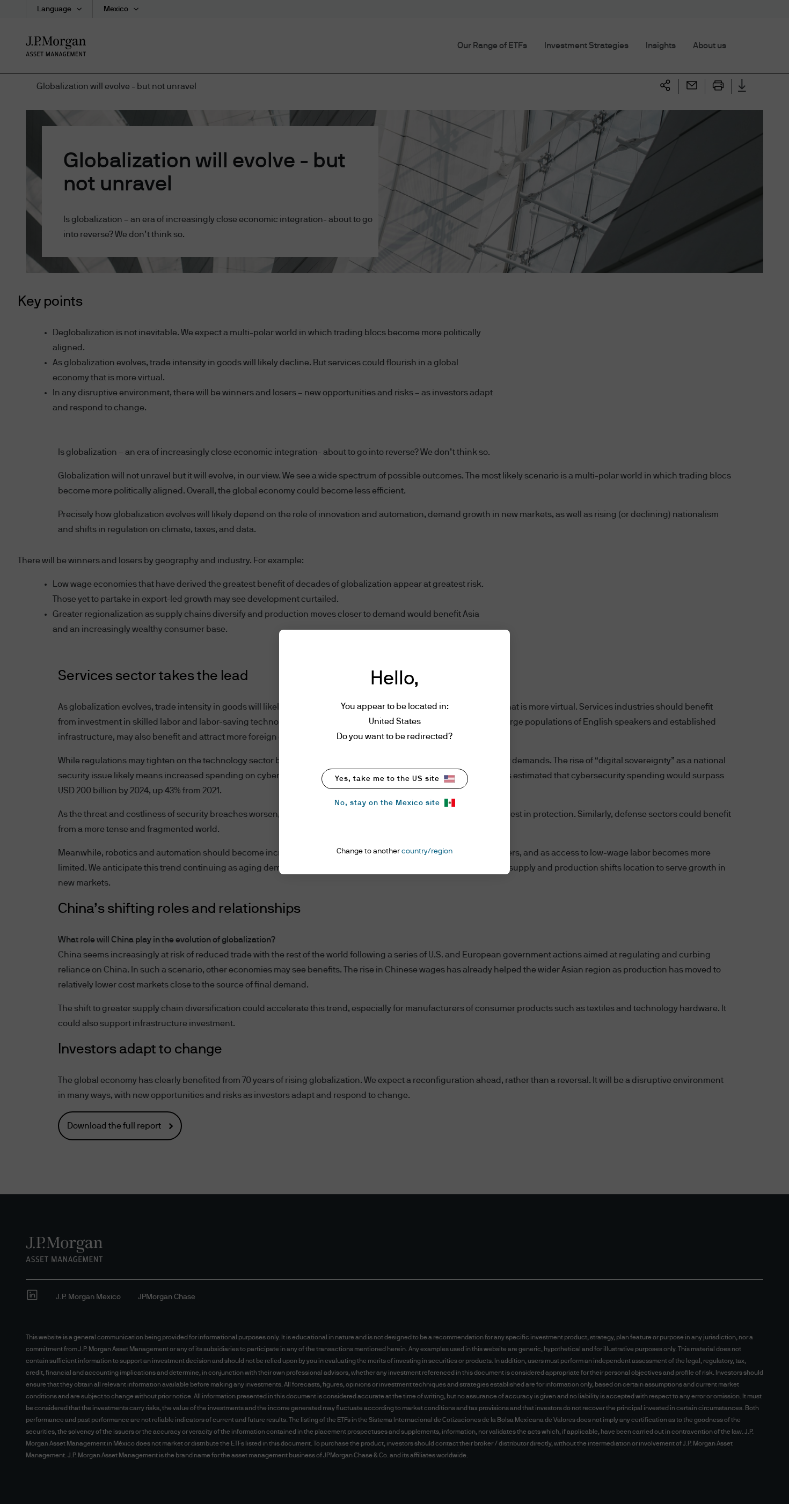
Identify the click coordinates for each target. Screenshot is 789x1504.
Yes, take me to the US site (387, 779)
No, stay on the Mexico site (387, 803)
